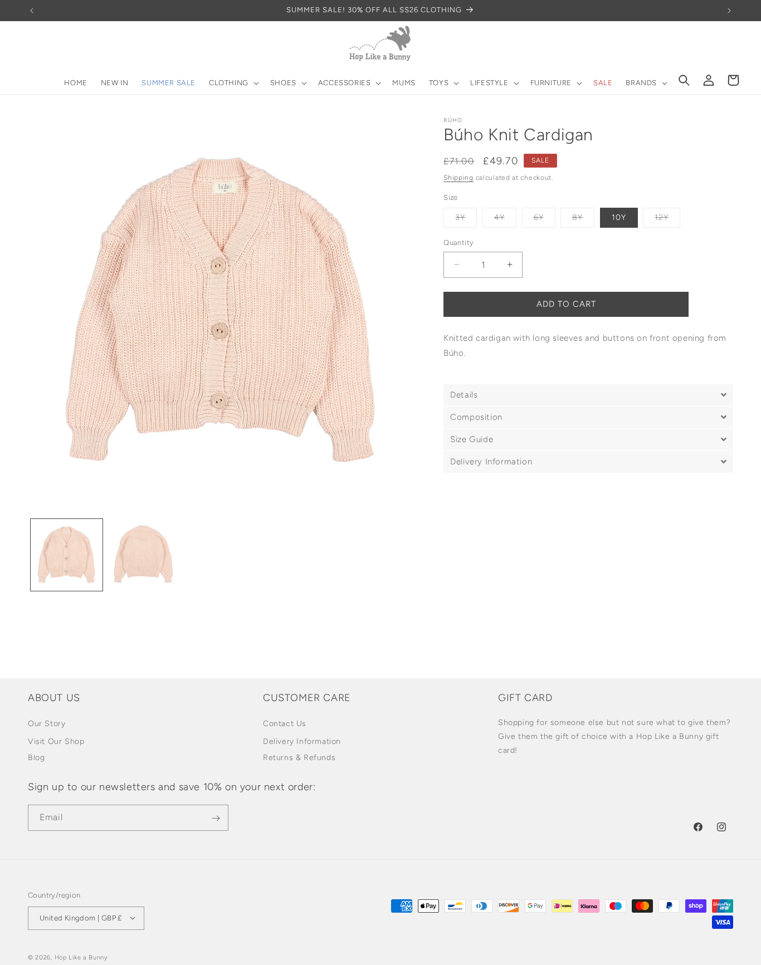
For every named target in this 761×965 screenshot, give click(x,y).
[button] (233, 83)
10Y (619, 217)
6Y (544, 220)
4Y (505, 220)
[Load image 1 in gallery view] (67, 555)
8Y (583, 220)
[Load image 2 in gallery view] (144, 555)
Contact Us (284, 723)
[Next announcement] (729, 10)
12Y (667, 220)
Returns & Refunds (299, 757)
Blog (36, 757)
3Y (466, 220)
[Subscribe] (215, 818)
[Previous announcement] (31, 10)
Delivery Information (302, 741)
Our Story (46, 723)
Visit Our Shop (56, 741)
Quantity (458, 242)
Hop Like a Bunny (81, 957)
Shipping (458, 178)
